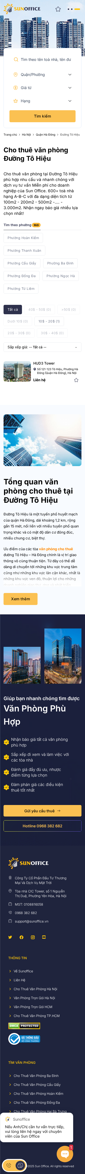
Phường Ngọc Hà (61, 276)
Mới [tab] (36, 225)
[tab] (22, 226)
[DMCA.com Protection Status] (24, 1025)
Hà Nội (26, 134)
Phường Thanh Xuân (24, 250)
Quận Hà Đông (45, 134)
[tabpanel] (42, 263)
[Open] (73, 9)
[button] (16, 59)
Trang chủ (10, 134)
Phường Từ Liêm (21, 289)
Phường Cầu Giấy (22, 263)
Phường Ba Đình (60, 263)
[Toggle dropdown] (70, 74)
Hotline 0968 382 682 (42, 826)
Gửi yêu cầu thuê (39, 811)
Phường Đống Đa (22, 276)
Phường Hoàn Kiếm (23, 238)
